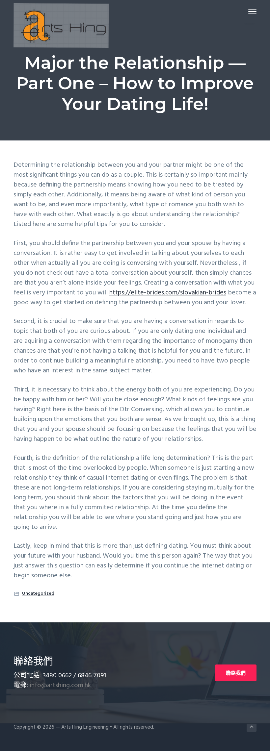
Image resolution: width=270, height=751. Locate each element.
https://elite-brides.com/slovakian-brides (167, 293)
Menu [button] (244, 11)
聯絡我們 (236, 673)
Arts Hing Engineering (85, 727)
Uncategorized (38, 593)
